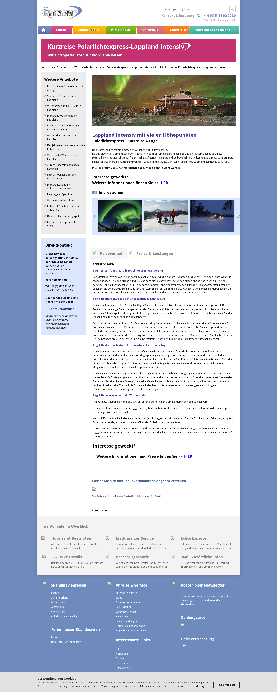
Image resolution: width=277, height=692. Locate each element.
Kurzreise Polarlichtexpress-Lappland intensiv (195, 67)
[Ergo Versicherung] (183, 646)
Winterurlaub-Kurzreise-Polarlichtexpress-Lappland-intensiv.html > (119, 67)
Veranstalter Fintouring (154, 496)
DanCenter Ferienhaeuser (66, 642)
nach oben (101, 510)
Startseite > (65, 67)
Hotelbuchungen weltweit (130, 626)
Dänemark (122, 663)
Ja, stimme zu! (227, 685)
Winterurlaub (120, 30)
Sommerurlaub (88, 30)
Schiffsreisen (179, 30)
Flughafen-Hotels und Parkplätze (134, 630)
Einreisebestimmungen (129, 602)
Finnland (121, 658)
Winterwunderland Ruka (61, 200)
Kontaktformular (61, 309)
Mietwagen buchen (126, 593)
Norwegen (122, 653)
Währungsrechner (126, 612)
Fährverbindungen (126, 621)
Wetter (119, 597)
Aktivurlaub (150, 30)
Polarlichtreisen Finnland (212, 30)
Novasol (56, 637)
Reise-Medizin (124, 607)
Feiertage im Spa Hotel (60, 194)
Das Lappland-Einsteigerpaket (64, 216)
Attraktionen (123, 667)
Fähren (61, 30)
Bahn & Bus (122, 616)
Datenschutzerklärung (192, 686)
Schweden (121, 649)
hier (195, 682)
